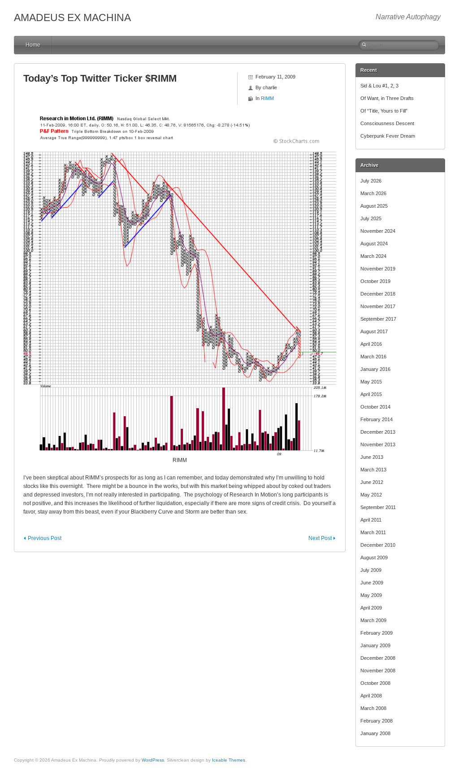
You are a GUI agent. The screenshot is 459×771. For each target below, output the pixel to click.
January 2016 (375, 369)
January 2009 (375, 645)
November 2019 (377, 268)
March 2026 (373, 193)
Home (33, 45)
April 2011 (370, 520)
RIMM (267, 98)
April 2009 (371, 607)
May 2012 (371, 494)
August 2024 (374, 243)
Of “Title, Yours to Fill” (383, 110)
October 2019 (375, 281)
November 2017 (377, 306)
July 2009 (370, 570)
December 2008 (377, 658)
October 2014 (375, 406)
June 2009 (371, 582)
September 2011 (378, 507)
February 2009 (376, 633)
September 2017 (378, 319)
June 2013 (371, 457)
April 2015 (371, 394)
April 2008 (371, 695)
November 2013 (377, 444)
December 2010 (377, 545)
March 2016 (373, 356)
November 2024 (377, 231)
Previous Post (44, 538)
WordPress (153, 760)
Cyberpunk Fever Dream (387, 136)
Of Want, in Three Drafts (387, 98)
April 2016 (371, 344)
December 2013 (377, 432)
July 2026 (370, 180)
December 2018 (377, 293)
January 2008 (375, 733)
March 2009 (373, 620)
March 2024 (373, 256)
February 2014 (376, 419)
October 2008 (375, 683)
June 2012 (371, 482)
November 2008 (377, 670)
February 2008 (376, 720)
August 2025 (374, 206)
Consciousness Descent (387, 123)
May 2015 (371, 381)
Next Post (320, 538)
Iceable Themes (228, 760)
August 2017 (374, 331)
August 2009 (374, 557)
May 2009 (371, 595)
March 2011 (373, 532)
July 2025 (370, 218)
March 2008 (373, 708)
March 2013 (373, 469)
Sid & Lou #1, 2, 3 (379, 85)
